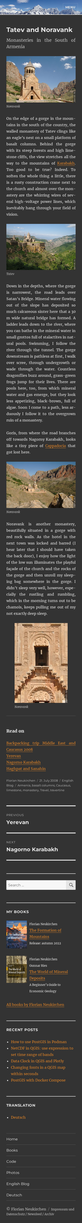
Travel (44, 790)
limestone (13, 790)
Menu (70, 7)
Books (12, 1150)
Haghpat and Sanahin (26, 768)
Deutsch (18, 1117)
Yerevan (13, 756)
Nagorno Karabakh (23, 762)
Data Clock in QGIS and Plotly (37, 1061)
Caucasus (63, 785)
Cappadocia (55, 445)
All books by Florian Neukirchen (35, 1004)
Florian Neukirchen (20, 780)
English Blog (17, 1184)
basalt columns (43, 785)
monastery (31, 790)
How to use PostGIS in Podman (39, 1042)
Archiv (49, 1214)
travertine (57, 790)
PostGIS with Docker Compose (38, 1080)
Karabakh (66, 163)
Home (12, 1139)
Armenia (24, 785)
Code (11, 1161)
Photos (12, 1173)
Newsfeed (35, 1214)
